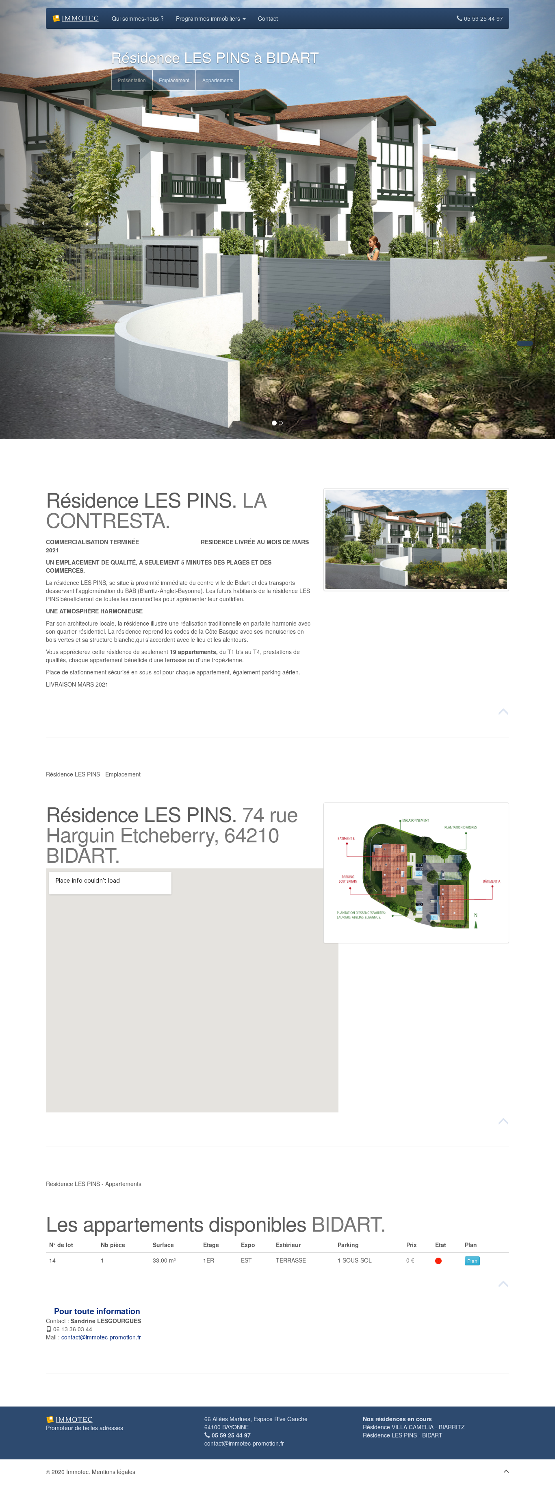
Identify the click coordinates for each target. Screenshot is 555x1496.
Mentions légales (113, 1472)
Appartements (217, 79)
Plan (472, 1260)
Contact (268, 18)
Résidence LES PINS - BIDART (402, 1435)
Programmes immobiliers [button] (209, 18)
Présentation (132, 79)
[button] (416, 539)
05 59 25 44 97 (482, 18)
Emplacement (174, 79)
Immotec (77, 1472)
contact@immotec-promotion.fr (101, 1337)
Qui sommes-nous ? (138, 18)
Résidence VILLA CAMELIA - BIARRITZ (414, 1427)
